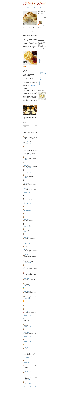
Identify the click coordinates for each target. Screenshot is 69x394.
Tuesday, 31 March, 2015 (27, 270)
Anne (24, 127)
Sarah (24, 343)
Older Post (36, 386)
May (40, 69)
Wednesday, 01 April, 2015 (28, 315)
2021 (39, 56)
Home (23, 7)
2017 (39, 60)
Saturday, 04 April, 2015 (27, 374)
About (25, 7)
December (41, 63)
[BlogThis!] (23, 122)
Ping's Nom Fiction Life (26, 311)
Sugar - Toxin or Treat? (41, 87)
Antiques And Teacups (26, 317)
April (40, 70)
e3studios (43, 392)
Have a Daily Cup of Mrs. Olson (27, 332)
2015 (39, 62)
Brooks (25, 249)
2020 (39, 57)
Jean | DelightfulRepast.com (27, 135)
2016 (39, 61)
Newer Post (24, 386)
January (40, 79)
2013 (39, 81)
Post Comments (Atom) (27, 387)
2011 (39, 83)
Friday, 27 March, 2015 (27, 196)
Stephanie (25, 364)
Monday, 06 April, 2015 (27, 379)
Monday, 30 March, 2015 (27, 262)
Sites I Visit (28, 7)
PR (40, 7)
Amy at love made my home (27, 141)
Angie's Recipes (25, 183)
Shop (31, 7)
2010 (39, 84)
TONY (25, 194)
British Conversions (35, 7)
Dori (24, 267)
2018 (39, 59)
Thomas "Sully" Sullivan (26, 148)
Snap (24, 295)
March (40, 71)
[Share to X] (24, 122)
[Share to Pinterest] (25, 122)
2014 (39, 80)
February (41, 78)
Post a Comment (24, 385)
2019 (39, 58)
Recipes (38, 7)
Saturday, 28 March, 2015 (27, 226)
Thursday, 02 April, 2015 (27, 350)
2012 (39, 82)
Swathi (25, 259)
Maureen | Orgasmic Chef (26, 188)
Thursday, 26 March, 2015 (27, 143)
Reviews (43, 7)
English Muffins (41, 72)
